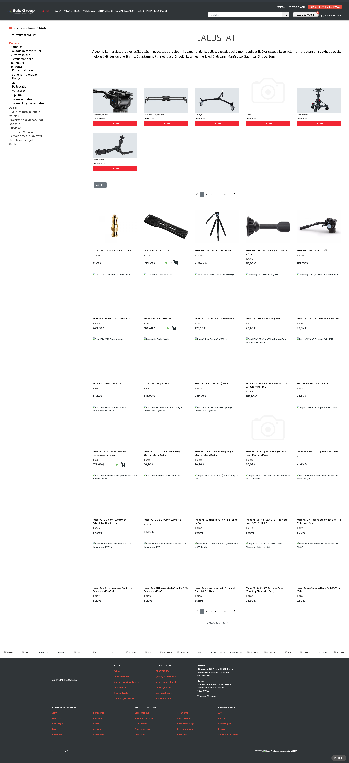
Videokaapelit (142, 712)
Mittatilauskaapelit (157, 11)
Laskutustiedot (164, 693)
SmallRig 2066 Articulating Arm (263, 318)
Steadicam (98, 734)
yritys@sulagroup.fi (166, 676)
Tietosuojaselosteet (124, 698)
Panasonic (98, 712)
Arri (220, 712)
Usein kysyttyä (163, 687)
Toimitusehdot (121, 676)
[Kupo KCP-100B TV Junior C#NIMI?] (319, 359)
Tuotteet (45, 11)
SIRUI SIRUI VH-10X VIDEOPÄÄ (312, 250)
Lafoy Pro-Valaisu (21, 131)
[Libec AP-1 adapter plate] (166, 226)
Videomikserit (184, 718)
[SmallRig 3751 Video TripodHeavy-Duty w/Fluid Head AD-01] (268, 359)
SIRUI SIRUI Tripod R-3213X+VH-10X (111, 318)
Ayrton (221, 718)
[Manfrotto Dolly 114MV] (166, 359)
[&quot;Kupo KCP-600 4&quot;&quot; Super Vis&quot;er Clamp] (319, 428)
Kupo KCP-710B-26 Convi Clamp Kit (162, 519)
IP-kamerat (182, 712)
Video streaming (185, 723)
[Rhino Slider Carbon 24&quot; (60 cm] (217, 359)
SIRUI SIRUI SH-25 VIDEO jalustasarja (214, 318)
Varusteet (18, 90)
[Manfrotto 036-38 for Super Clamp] (115, 226)
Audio (13, 107)
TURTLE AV (322, 652)
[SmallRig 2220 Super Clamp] (115, 359)
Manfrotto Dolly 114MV (156, 383)
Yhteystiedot (105, 11)
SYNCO (200, 652)
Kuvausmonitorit (22, 58)
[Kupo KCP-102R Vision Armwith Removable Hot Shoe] (115, 428)
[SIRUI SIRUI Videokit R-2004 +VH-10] (217, 226)
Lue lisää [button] (115, 123)
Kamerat (16, 46)
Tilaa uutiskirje (163, 698)
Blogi (77, 11)
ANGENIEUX (43, 652)
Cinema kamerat (143, 729)
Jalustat (16, 66)
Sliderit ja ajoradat (24, 74)
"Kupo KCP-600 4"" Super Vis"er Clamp (317, 451)
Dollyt (16, 78)
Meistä (281, 7)
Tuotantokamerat (144, 718)
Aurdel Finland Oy (218, 652)
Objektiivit (17, 95)
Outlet (13, 144)
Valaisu (14, 115)
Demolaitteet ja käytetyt (25, 135)
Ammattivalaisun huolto (129, 11)
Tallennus (17, 62)
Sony (54, 712)
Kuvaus (32, 28)
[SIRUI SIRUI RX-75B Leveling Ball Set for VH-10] (268, 226)
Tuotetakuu (120, 687)
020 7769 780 (163, 671)
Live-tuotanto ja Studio (24, 111)
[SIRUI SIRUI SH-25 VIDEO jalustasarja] (217, 295)
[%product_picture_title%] (268, 428)
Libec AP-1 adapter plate (157, 250)
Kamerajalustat (22, 70)
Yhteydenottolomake (167, 682)
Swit (54, 729)
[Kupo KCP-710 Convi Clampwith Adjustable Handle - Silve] (115, 496)
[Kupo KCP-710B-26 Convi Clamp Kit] (166, 496)
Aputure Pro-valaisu (228, 734)
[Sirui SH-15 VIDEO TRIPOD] (166, 295)
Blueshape (57, 734)
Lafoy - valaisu (63, 11)
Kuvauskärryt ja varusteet (28, 103)
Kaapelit (14, 123)
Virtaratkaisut (20, 54)
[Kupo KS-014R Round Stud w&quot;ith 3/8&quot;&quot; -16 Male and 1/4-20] (319, 496)
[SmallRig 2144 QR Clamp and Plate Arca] (319, 295)
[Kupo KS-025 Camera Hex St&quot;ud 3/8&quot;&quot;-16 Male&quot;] (319, 564)
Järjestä (100, 185)
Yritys (117, 671)
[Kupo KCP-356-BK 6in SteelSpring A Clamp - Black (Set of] (217, 428)
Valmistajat (89, 11)
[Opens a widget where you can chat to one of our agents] (338, 758)
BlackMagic (57, 723)
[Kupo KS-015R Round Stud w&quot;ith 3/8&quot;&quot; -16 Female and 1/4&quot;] (166, 564)
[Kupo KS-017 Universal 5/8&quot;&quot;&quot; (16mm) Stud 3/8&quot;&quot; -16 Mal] (217, 564)
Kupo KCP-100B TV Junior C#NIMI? (315, 383)
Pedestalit (19, 86)
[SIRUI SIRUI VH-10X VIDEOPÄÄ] (319, 226)
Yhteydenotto (297, 7)
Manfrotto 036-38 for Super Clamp (112, 250)
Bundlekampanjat (21, 139)
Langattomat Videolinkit (27, 50)
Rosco (221, 729)
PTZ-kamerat (141, 723)
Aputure (97, 729)
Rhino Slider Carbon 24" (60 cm (211, 383)
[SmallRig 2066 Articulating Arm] (268, 295)
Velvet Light (224, 723)
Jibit (15, 82)
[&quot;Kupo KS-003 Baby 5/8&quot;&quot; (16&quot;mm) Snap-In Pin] (217, 496)
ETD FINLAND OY (235, 652)
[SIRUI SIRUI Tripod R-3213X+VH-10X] (115, 295)
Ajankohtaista (121, 693)
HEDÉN (61, 652)
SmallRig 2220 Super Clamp (108, 383)
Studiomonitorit (185, 729)
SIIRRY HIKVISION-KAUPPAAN (325, 7)
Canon (96, 723)
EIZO (113, 652)
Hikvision (15, 127)
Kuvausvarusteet (22, 99)
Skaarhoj (56, 718)
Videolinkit (182, 734)
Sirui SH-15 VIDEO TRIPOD (157, 318)
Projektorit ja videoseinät (26, 119)
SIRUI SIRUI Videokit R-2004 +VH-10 (213, 250)
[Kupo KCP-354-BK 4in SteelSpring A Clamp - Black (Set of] (166, 428)
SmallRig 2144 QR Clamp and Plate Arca (318, 318)
